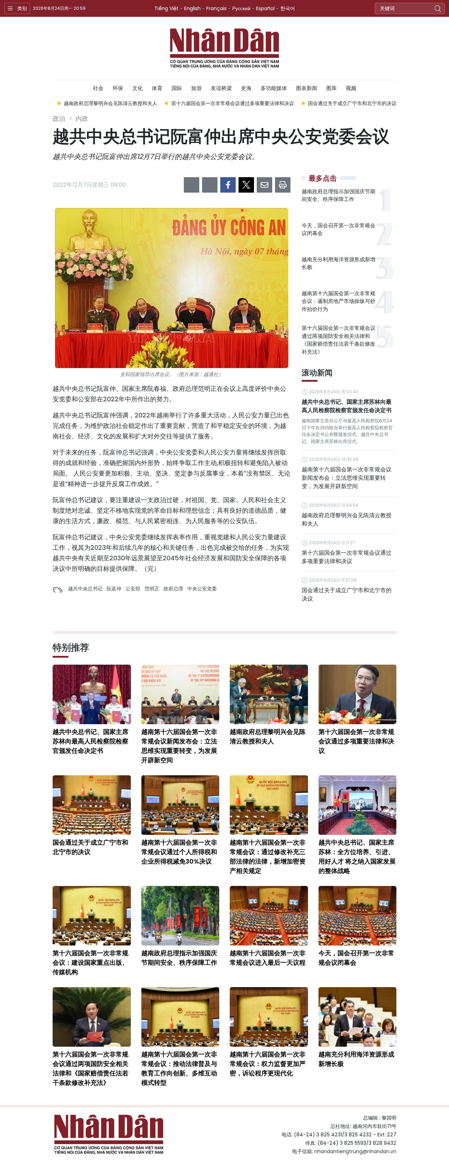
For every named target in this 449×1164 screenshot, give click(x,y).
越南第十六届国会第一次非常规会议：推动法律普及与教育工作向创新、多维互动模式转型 (179, 1068)
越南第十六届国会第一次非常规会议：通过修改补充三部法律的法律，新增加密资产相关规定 (268, 856)
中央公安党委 (202, 588)
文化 (137, 88)
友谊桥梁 (221, 88)
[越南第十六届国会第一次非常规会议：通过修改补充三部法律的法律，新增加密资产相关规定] (269, 805)
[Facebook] (228, 185)
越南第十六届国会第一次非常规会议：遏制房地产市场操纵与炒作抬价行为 (338, 301)
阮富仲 (114, 588)
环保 (118, 88)
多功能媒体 (274, 88)
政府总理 (173, 588)
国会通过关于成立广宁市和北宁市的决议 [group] (352, 103)
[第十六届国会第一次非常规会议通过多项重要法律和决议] (358, 694)
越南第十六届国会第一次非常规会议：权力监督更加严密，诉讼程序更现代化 (268, 1064)
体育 (157, 88)
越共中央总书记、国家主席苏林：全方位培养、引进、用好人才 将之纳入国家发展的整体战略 (357, 856)
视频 (351, 88)
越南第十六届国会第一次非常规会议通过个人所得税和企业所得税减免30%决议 (179, 852)
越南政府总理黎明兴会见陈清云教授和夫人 (346, 519)
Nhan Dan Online (224, 48)
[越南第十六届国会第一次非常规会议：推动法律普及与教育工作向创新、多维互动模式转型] (180, 1017)
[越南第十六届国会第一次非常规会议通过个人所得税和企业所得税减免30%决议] (180, 805)
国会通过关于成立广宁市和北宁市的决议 (346, 594)
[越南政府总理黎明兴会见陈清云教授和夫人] (269, 694)
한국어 (287, 8)
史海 (246, 88)
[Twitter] (246, 185)
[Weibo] (191, 185)
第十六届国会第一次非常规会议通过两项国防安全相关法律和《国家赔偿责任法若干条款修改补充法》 (338, 339)
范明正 (152, 588)
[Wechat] (209, 185)
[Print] (282, 185)
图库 (331, 88)
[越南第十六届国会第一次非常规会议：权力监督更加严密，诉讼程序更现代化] (269, 1017)
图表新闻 (306, 88)
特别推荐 (71, 647)
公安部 (133, 588)
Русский (241, 8)
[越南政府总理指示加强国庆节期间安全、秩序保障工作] (180, 915)
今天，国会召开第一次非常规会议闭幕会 (338, 229)
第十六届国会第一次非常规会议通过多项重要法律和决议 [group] (232, 103)
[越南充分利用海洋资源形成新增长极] (358, 1017)
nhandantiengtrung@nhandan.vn (355, 1151)
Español (265, 8)
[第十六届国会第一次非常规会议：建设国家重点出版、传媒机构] (92, 915)
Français (216, 8)
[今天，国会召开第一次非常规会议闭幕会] (358, 915)
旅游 (196, 88)
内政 (81, 118)
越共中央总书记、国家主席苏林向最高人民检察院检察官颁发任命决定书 (346, 406)
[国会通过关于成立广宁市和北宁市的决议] (92, 805)
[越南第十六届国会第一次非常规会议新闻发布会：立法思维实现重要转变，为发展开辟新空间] (180, 694)
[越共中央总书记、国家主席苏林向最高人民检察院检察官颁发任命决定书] (92, 694)
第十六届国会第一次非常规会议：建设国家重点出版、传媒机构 (90, 962)
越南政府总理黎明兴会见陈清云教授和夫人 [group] (110, 103)
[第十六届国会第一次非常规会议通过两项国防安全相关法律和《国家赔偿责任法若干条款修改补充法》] (92, 1017)
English (192, 8)
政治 (59, 118)
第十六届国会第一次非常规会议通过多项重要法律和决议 (346, 557)
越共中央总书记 (85, 588)
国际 (177, 88)
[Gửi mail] (264, 185)
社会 (98, 88)
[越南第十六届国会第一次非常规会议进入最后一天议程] (269, 915)
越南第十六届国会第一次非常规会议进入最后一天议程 (268, 958)
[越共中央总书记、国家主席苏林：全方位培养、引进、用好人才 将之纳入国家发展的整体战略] (358, 805)
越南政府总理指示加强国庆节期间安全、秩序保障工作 (338, 195)
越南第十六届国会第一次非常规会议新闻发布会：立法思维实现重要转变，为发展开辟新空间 (346, 477)
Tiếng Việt (166, 8)
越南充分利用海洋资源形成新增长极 (338, 263)
